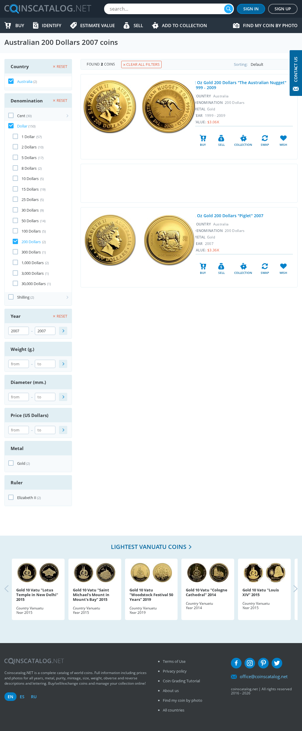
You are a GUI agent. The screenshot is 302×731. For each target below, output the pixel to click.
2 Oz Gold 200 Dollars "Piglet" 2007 (228, 215)
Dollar (22, 126)
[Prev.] (11, 589)
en (10, 696)
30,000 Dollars (34, 283)
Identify (51, 25)
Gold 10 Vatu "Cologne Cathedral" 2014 (206, 592)
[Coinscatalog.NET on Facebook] (236, 663)
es (22, 696)
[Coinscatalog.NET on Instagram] (249, 663)
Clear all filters (142, 64)
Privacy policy (175, 671)
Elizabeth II (26, 497)
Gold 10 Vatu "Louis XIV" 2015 (260, 592)
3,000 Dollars (33, 273)
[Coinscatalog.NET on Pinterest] (263, 663)
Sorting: (240, 64)
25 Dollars (30, 199)
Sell (138, 25)
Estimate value (97, 25)
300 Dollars (31, 252)
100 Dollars (31, 231)
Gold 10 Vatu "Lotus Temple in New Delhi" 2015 (37, 595)
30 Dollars (30, 210)
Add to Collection (184, 25)
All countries (173, 710)
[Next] (290, 589)
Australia (24, 81)
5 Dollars (29, 157)
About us (171, 690)
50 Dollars (30, 220)
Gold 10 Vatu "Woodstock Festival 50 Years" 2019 (151, 595)
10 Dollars (30, 178)
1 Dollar (28, 136)
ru (34, 696)
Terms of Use (174, 661)
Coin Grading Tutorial (181, 680)
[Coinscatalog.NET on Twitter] (277, 663)
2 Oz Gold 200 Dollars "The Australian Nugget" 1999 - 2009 (239, 85)
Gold (21, 463)
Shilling (23, 297)
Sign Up (283, 9)
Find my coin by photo (270, 25)
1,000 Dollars (33, 262)
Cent (21, 115)
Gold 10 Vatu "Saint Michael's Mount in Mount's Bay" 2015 (91, 595)
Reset (62, 66)
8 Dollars (29, 168)
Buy (19, 25)
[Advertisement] (189, 183)
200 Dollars (31, 241)
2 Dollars (29, 147)
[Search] (228, 8)
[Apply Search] (63, 331)
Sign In (251, 9)
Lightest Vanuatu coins (148, 547)
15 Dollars (30, 189)
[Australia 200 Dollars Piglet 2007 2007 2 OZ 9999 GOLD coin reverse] (169, 239)
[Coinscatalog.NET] (47, 9)
